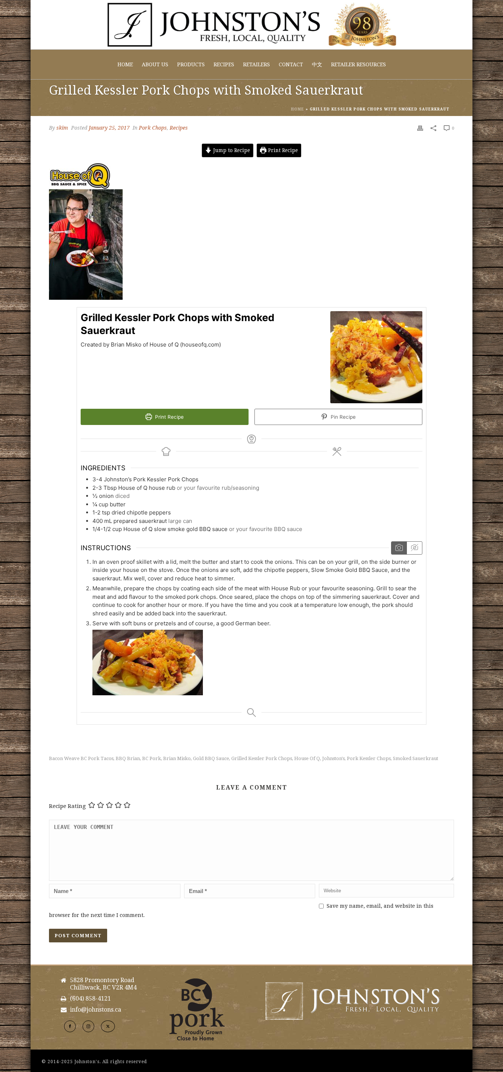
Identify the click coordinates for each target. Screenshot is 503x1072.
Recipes (224, 64)
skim (62, 128)
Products (191, 64)
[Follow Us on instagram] (88, 1026)
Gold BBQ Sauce (211, 758)
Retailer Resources (358, 64)
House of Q (307, 758)
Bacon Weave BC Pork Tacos (81, 758)
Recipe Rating (67, 806)
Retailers (256, 64)
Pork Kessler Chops (369, 758)
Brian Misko (177, 758)
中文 (317, 64)
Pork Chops (153, 128)
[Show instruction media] (399, 548)
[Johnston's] (251, 24)
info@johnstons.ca (95, 1009)
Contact (291, 64)
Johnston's (333, 758)
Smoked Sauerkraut (415, 758)
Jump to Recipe (231, 150)
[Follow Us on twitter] (108, 1026)
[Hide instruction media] (414, 548)
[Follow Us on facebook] (70, 1026)
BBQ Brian (128, 758)
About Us (155, 64)
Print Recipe (282, 150)
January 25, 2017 (109, 128)
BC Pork (151, 758)
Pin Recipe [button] (342, 417)
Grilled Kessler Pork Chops (261, 758)
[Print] (420, 128)
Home (125, 64)
